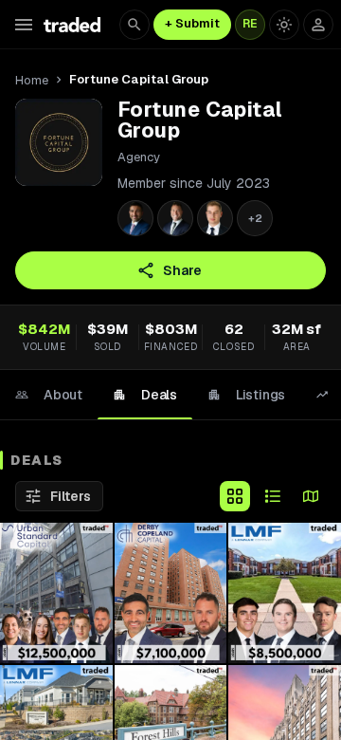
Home (31, 80)
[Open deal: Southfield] (284, 593)
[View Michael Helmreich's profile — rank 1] (135, 218)
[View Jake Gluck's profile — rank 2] (175, 218)
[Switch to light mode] (284, 24)
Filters (70, 496)
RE (250, 23)
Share (182, 270)
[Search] (134, 24)
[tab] (49, 394)
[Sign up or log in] (318, 24)
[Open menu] (24, 25)
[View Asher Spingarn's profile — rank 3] (215, 218)
